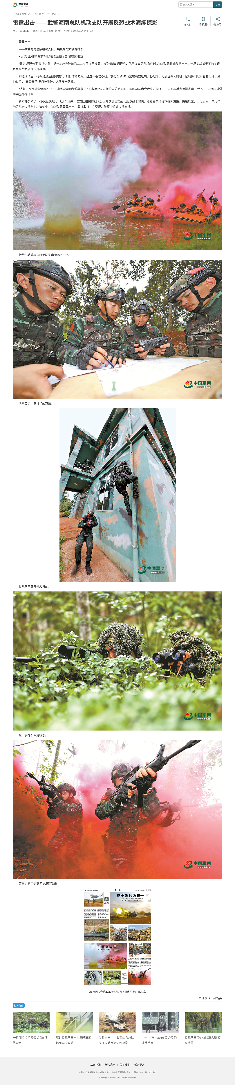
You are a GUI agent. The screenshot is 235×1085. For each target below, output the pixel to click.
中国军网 (25, 31)
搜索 (217, 4)
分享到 (217, 25)
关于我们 (125, 1065)
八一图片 (39, 13)
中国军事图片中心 (21, 13)
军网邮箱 (95, 1065)
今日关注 (51, 13)
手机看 (203, 25)
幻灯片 (188, 25)
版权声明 (110, 1065)
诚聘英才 (139, 1065)
